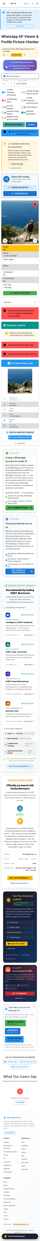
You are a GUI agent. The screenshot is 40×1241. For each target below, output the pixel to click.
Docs (23, 1142)
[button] (11, 83)
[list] (20, 267)
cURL (23, 1156)
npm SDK (24, 1159)
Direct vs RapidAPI (9, 1205)
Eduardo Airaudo (9, 1189)
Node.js (23, 1152)
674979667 (13, 400)
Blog (5, 1182)
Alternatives (7, 1202)
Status (23, 1166)
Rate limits (24, 1169)
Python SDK (25, 1162)
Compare (6, 1192)
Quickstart (24, 1145)
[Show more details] (8, 54)
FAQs (5, 1212)
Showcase (7, 1195)
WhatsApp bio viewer (10, 1152)
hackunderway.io (21, 1224)
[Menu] (4, 3)
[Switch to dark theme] (32, 3)
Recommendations (10, 1199)
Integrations (7, 1165)
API (5, 1158)
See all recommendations (19, 766)
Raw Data (7, 302)
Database (7, 1168)
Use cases (7, 1162)
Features (6, 1142)
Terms (6, 1216)
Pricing (6, 1155)
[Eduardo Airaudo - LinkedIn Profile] (37, 3)
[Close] (36, 12)
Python (23, 1149)
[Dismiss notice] (24, 54)
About (5, 1185)
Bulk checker (8, 1172)
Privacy (6, 1219)
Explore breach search (19, 883)
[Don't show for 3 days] (34, 894)
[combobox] (7, 84)
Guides (6, 1209)
